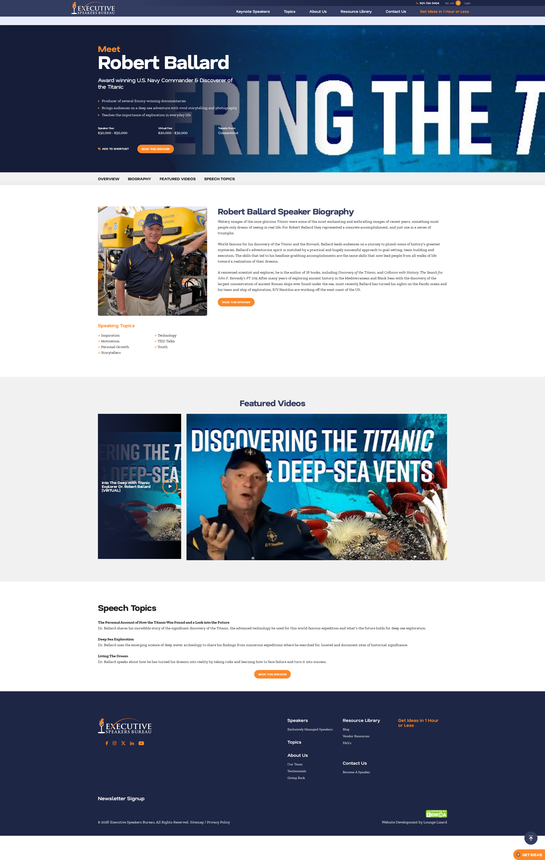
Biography (139, 178)
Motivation (110, 341)
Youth (163, 346)
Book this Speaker (156, 149)
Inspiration (110, 335)
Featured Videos (178, 178)
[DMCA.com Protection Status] (436, 813)
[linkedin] (132, 743)
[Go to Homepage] (93, 7)
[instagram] (114, 743)
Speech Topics (219, 178)
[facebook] (107, 743)
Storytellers (111, 352)
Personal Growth (115, 346)
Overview (108, 178)
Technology (167, 335)
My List (452, 3)
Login (467, 3)
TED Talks (166, 341)
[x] (123, 743)
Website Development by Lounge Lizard (414, 822)
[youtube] (141, 743)
